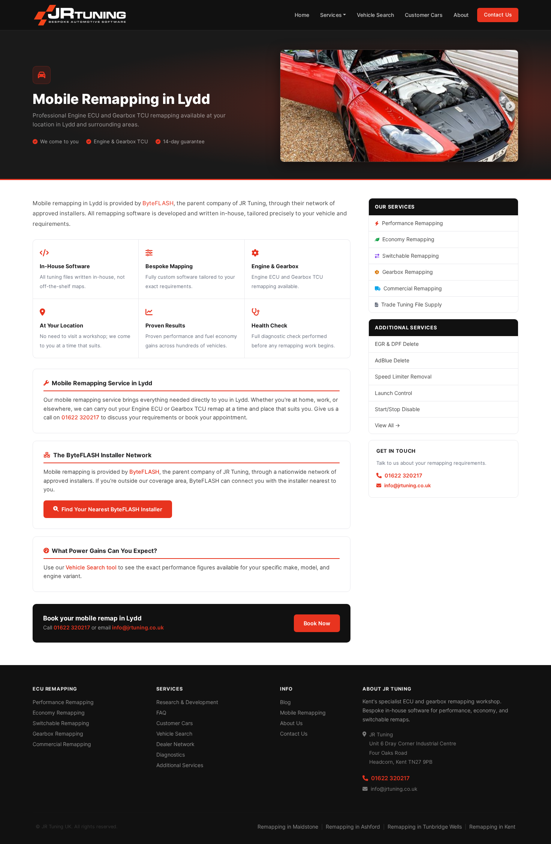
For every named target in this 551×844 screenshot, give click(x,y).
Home (302, 15)
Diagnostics (170, 754)
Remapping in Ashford (353, 826)
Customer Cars (424, 15)
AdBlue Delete (392, 360)
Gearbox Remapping (407, 272)
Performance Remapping (412, 223)
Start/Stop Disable (397, 409)
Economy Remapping (408, 239)
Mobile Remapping (303, 712)
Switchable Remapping (410, 255)
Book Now (317, 623)
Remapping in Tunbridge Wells (425, 826)
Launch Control (393, 393)
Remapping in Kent (492, 826)
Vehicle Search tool (91, 567)
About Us (291, 723)
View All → (387, 425)
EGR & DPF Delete (397, 344)
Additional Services (179, 765)
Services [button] (331, 15)
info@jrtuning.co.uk (138, 627)
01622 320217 (80, 417)
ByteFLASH (158, 203)
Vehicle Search (375, 15)
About (461, 15)
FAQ (161, 712)
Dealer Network (175, 744)
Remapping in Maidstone (288, 826)
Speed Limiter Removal (403, 376)
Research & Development (187, 702)
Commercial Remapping (412, 288)
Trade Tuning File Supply (411, 304)
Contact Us (498, 15)
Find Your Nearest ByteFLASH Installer (111, 509)
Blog (285, 702)
